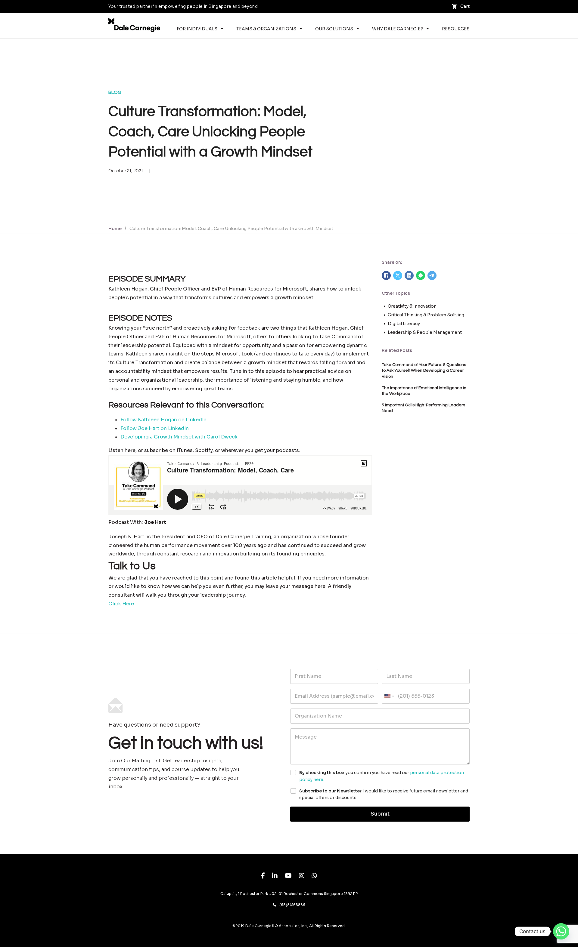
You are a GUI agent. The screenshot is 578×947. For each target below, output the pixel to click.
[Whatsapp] (561, 931)
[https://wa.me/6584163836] (314, 876)
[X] (397, 275)
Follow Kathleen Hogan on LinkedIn (163, 420)
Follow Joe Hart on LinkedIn (154, 428)
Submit (380, 814)
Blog (114, 92)
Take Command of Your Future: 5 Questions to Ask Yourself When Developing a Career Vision (424, 371)
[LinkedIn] (409, 275)
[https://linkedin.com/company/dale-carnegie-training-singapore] (275, 876)
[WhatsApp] (420, 275)
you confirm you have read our (381, 776)
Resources (456, 29)
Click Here (121, 604)
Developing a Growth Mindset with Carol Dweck (179, 437)
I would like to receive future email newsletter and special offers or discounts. (383, 794)
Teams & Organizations (266, 29)
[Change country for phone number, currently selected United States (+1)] (389, 696)
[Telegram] (432, 275)
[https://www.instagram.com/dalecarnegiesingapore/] (301, 876)
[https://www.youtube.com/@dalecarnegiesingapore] (288, 876)
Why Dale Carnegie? (397, 29)
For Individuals (197, 29)
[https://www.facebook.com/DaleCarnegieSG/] (263, 876)
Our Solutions (334, 29)
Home (115, 228)
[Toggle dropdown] (222, 29)
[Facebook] (386, 275)
